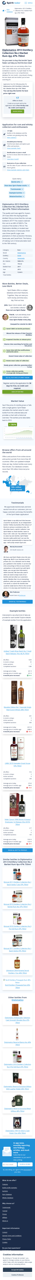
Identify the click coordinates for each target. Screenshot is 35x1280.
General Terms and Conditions (11, 1236)
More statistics (11, 137)
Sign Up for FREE (17, 392)
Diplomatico (22, 253)
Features (5, 1184)
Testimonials (6, 1207)
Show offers (17, 111)
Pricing (4, 1214)
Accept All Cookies (17, 1270)
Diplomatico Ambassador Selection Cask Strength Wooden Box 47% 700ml (17, 1020)
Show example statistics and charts (18, 170)
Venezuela (21, 258)
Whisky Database (7, 1198)
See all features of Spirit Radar (17, 378)
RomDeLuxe (22, 595)
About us (5, 1221)
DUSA (19, 256)
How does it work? (13, 159)
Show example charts (14, 148)
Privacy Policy (6, 1239)
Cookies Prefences (17, 1275)
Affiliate (4, 1217)
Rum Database (10, 11)
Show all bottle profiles (17, 850)
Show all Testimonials (17, 602)
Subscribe (25, 1164)
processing (27, 1170)
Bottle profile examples (9, 1188)
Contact (4, 1232)
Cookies (4, 1242)
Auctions (5, 1191)
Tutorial (4, 1211)
